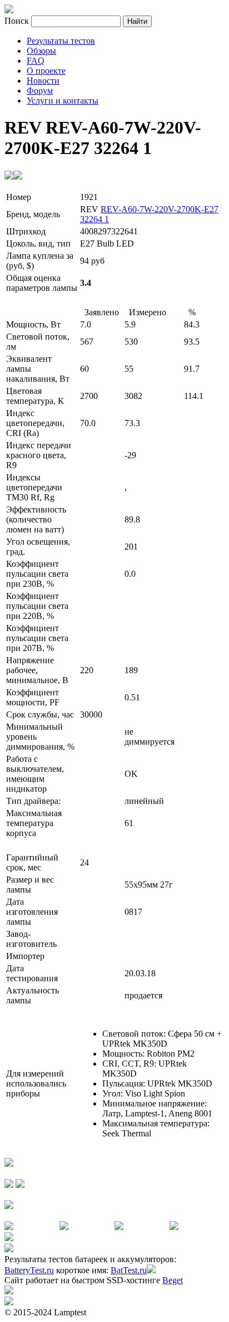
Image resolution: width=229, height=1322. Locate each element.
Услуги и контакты (62, 100)
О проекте (46, 70)
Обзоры (41, 50)
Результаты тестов (61, 40)
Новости (43, 80)
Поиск (17, 20)
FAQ (35, 60)
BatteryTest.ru (29, 1270)
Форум (40, 90)
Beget (172, 1280)
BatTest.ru (129, 1270)
